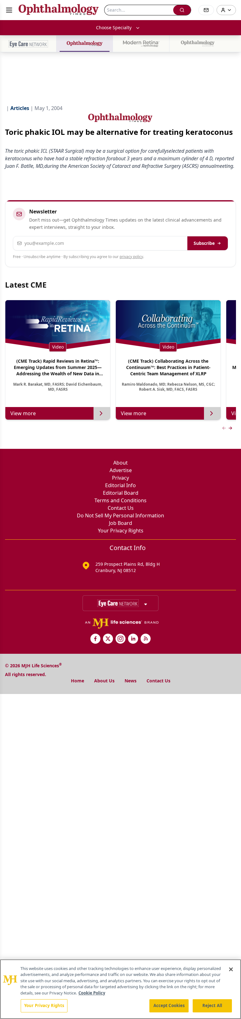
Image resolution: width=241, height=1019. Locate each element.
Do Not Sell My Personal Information (120, 515)
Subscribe (204, 243)
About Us (104, 681)
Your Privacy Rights (120, 530)
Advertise (121, 470)
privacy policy (131, 256)
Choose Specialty (113, 27)
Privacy (120, 477)
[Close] (231, 969)
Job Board (120, 523)
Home (77, 681)
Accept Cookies (169, 1005)
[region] (120, 989)
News (131, 681)
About (120, 462)
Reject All (212, 1005)
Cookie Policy (91, 993)
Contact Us (121, 507)
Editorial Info (120, 485)
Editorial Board (120, 492)
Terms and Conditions (120, 500)
